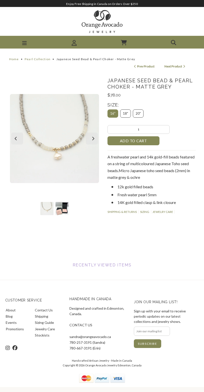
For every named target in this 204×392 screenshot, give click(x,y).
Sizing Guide (44, 322)
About (11, 310)
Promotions (15, 329)
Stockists (42, 335)
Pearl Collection (38, 59)
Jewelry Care (45, 329)
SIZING (144, 212)
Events (11, 322)
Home (14, 59)
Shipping (41, 316)
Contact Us (44, 310)
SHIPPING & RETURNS (122, 212)
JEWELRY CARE (163, 212)
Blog (9, 316)
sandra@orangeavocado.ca (90, 337)
